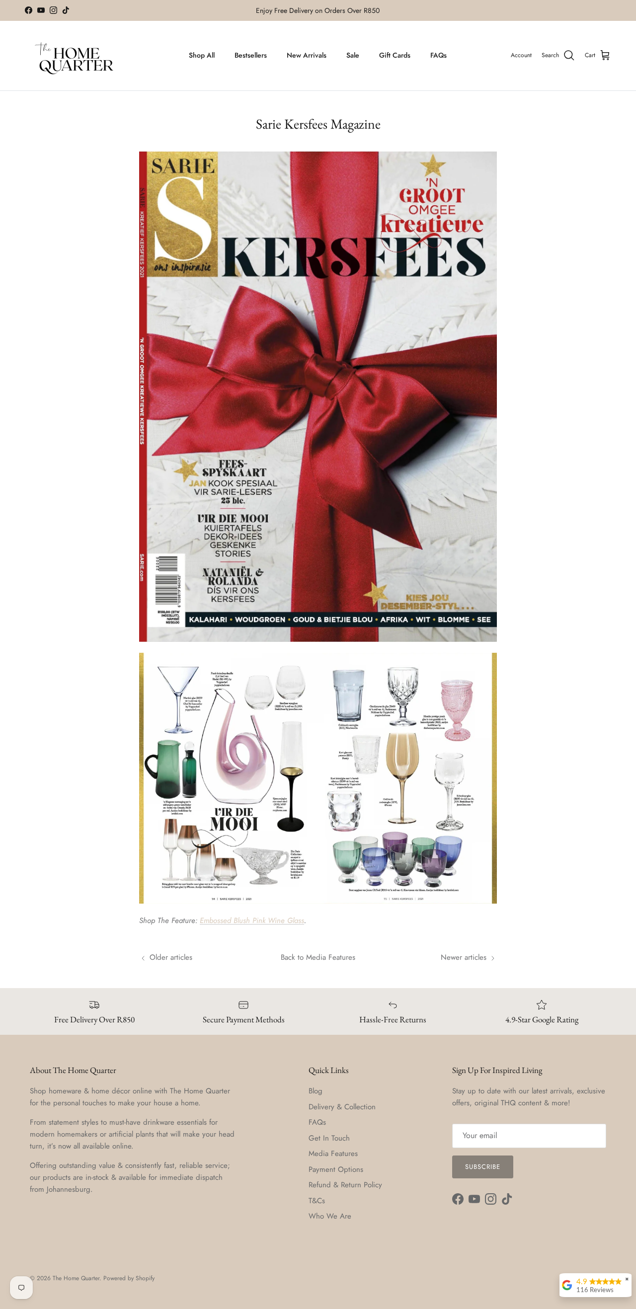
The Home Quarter (76, 1278)
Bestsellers (251, 55)
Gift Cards (394, 55)
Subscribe (482, 1166)
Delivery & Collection (342, 1106)
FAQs (438, 55)
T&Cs (317, 1200)
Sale (352, 55)
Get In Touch (329, 1138)
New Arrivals (306, 55)
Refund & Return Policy (345, 1184)
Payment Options (336, 1169)
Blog (315, 1090)
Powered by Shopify (129, 1278)
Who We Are (330, 1216)
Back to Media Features (318, 957)
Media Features (333, 1153)
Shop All (202, 55)
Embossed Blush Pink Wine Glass (252, 920)
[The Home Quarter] (74, 55)
